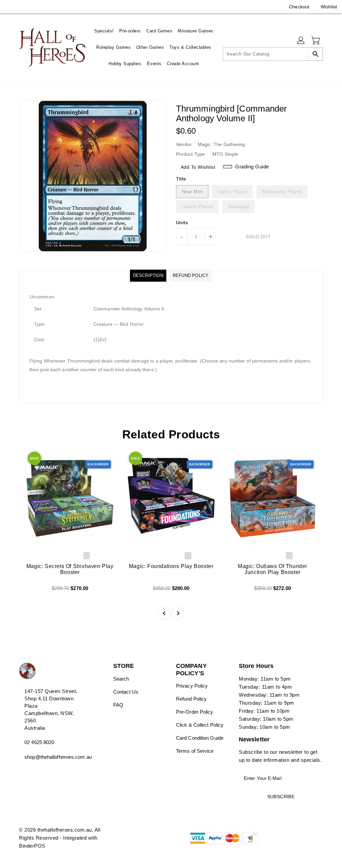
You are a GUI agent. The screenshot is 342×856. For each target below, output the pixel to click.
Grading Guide (252, 166)
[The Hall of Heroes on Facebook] (10, 7)
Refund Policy (191, 699)
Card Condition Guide (199, 738)
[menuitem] (104, 31)
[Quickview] (31, 590)
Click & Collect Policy (199, 725)
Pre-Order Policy (194, 712)
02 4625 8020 (39, 742)
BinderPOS (32, 846)
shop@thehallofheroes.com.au (53, 757)
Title (181, 178)
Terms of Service (195, 751)
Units (182, 222)
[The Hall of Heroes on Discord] (22, 7)
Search (121, 679)
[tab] (148, 276)
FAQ (118, 705)
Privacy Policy (192, 686)
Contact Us (125, 692)
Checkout (299, 6)
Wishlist (329, 6)
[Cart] (316, 40)
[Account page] (301, 40)
